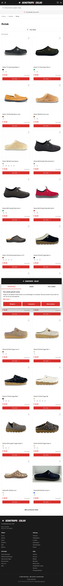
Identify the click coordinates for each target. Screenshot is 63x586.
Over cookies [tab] (51, 286)
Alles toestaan (51, 304)
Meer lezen (6, 299)
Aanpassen (31, 304)
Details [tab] (31, 286)
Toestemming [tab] (11, 286)
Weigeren (12, 304)
